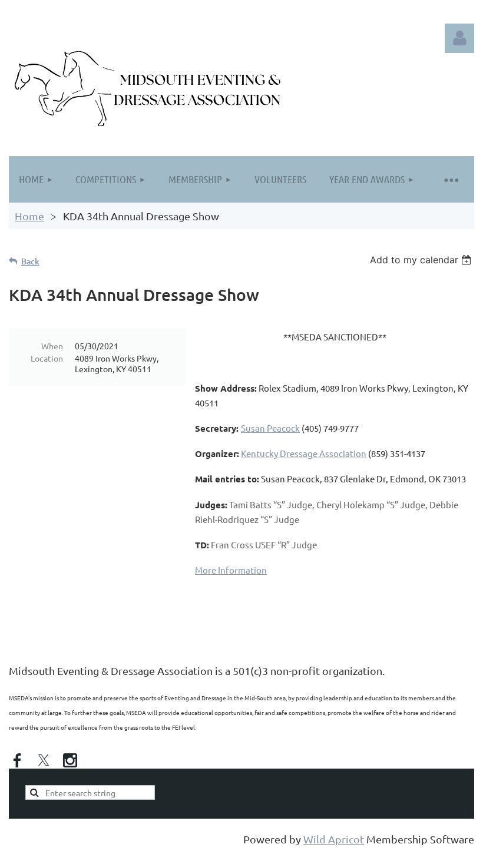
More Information (231, 569)
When (52, 345)
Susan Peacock (270, 427)
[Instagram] (70, 760)
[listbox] (422, 260)
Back (30, 261)
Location (47, 358)
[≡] (450, 179)
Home (29, 216)
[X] (43, 760)
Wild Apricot (333, 839)
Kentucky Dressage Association (303, 453)
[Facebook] (17, 760)
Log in (459, 38)
